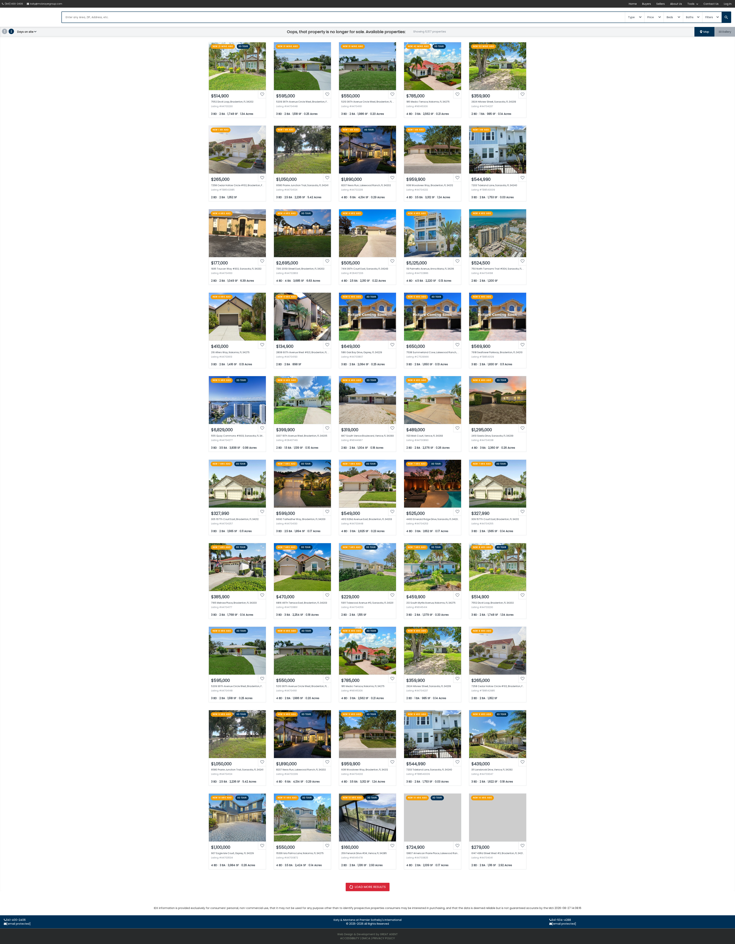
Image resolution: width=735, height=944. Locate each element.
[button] (704, 32)
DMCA (366, 938)
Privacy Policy (383, 938)
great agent (389, 934)
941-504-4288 (561, 920)
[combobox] (343, 17)
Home (633, 4)
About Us (676, 4)
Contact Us (711, 4)
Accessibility (349, 938)
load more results (370, 887)
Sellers (660, 4)
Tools (691, 4)
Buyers (646, 4)
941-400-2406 (16, 920)
